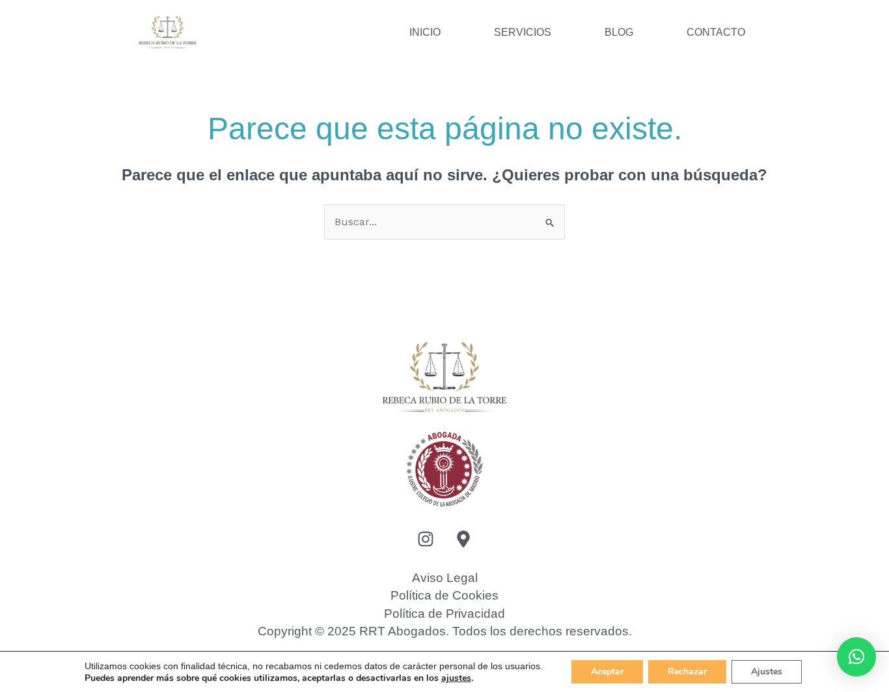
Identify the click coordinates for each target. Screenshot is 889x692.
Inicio (425, 32)
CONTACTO (716, 32)
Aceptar (607, 671)
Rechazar (687, 671)
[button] (856, 656)
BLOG (619, 32)
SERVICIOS (522, 32)
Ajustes (766, 671)
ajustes (456, 678)
